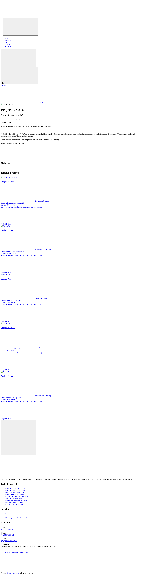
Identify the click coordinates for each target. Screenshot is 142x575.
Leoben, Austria (14, 502)
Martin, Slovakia (14, 494)
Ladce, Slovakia (14, 504)
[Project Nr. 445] (7, 226)
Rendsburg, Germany (16, 488)
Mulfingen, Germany (16, 500)
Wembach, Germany (15, 498)
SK (5, 85)
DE (2, 85)
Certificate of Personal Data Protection (14, 552)
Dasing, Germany (14, 492)
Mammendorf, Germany (17, 490)
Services (8, 42)
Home (7, 38)
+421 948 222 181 (7, 529)
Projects (8, 40)
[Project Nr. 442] (7, 372)
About (7, 44)
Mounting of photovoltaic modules (17, 518)
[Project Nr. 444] (7, 274)
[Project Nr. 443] (7, 323)
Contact (8, 46)
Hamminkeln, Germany (16, 496)
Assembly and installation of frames (17, 516)
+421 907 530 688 (7, 535)
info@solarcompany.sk (9, 541)
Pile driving (9, 514)
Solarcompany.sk (13, 573)
